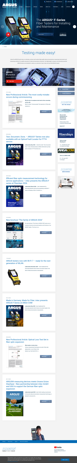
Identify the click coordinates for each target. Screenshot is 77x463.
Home (21, 6)
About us (48, 6)
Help (68, 461)
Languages (70, 1)
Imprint (16, 441)
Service (35, 6)
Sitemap (3, 441)
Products (48, 1)
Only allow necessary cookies (54, 459)
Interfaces (59, 1)
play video (12, 81)
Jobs (62, 6)
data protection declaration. (13, 461)
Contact (68, 6)
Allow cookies (65, 459)
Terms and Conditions (24, 441)
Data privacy (10, 441)
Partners (55, 6)
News (41, 6)
